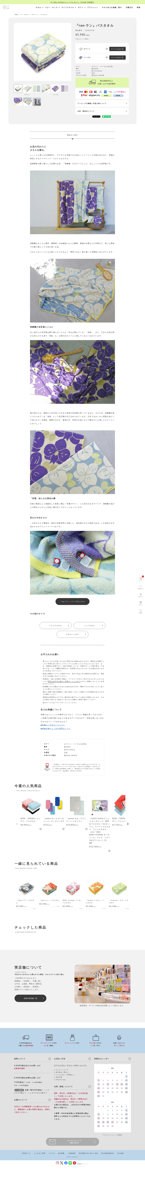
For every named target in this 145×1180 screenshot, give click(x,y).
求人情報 (120, 1153)
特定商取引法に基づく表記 (88, 1153)
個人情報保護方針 (107, 1153)
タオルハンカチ (72, 634)
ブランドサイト (72, 1157)
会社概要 (61, 1153)
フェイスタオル (55, 625)
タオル (26, 14)
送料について (19, 1059)
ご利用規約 (72, 1153)
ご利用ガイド (26, 1153)
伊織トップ (18, 14)
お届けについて (20, 1100)
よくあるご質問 (39, 1153)
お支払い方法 (59, 1059)
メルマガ (52, 1153)
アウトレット (92, 7)
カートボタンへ (102, 1174)
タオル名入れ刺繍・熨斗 (112, 7)
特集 (138, 7)
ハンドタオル (89, 625)
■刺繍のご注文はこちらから (53, 725)
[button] (17, 824)
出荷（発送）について (63, 1086)
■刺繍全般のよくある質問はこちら (56, 728)
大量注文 (129, 7)
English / (79, 1163)
